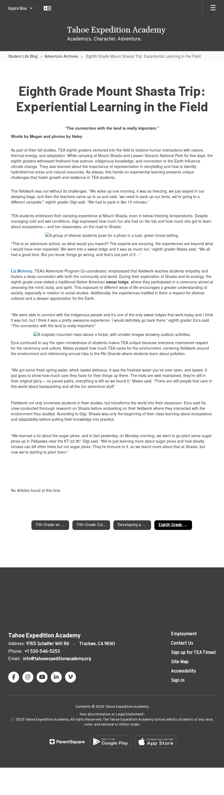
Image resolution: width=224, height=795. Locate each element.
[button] (20, 8)
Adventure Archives (61, 56)
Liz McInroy (22, 271)
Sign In (177, 680)
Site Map (179, 662)
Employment (184, 634)
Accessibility (183, 671)
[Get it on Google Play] (110, 742)
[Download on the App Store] (155, 742)
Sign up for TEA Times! (193, 652)
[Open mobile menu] (213, 8)
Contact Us (182, 643)
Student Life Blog (23, 56)
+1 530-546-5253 (42, 651)
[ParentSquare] (67, 742)
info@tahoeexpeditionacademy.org (57, 659)
